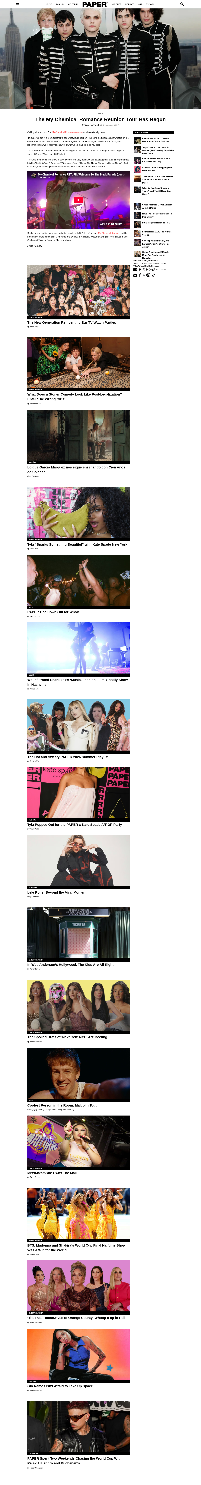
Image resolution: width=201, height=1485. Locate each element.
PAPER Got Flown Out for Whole (53, 612)
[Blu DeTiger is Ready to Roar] (137, 224)
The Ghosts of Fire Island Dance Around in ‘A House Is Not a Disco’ (157, 179)
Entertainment (36, 318)
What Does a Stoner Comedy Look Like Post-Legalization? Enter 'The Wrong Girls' (74, 396)
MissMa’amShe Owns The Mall (52, 1173)
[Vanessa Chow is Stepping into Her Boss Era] (137, 169)
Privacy (156, 264)
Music (49, 4)
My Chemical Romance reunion (67, 132)
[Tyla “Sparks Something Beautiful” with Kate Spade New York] (78, 512)
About (136, 264)
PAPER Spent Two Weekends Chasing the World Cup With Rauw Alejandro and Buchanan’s (74, 1461)
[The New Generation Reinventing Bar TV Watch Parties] (78, 290)
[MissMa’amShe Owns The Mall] (78, 1141)
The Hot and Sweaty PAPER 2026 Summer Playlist (67, 757)
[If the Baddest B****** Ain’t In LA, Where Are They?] (137, 160)
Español (150, 4)
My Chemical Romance (109, 233)
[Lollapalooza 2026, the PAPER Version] (137, 233)
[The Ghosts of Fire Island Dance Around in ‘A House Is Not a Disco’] (137, 178)
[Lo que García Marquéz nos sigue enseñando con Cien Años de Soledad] (78, 435)
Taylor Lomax (35, 404)
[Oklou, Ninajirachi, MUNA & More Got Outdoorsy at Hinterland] (137, 254)
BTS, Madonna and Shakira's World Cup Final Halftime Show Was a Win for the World (76, 1247)
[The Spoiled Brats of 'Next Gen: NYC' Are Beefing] (78, 1005)
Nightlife (116, 4)
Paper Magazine (36, 1468)
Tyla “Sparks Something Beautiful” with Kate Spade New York (77, 544)
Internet (129, 4)
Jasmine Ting (91, 125)
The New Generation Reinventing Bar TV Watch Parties (71, 322)
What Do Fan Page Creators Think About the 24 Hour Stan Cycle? (156, 191)
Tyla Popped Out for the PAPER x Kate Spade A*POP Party (74, 824)
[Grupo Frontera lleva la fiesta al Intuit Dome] (137, 206)
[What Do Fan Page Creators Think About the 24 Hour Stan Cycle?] (137, 190)
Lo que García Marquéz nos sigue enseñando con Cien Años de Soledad (76, 469)
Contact (143, 264)
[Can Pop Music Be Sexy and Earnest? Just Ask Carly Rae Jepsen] (137, 242)
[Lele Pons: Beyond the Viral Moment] (78, 860)
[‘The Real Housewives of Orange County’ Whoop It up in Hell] (78, 1285)
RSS (150, 264)
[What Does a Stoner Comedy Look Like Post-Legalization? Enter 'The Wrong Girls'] (78, 362)
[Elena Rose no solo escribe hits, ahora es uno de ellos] (137, 140)
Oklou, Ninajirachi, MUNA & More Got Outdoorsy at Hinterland (155, 255)
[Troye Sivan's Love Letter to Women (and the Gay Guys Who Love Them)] (137, 149)
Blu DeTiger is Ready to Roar (156, 223)
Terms (163, 264)
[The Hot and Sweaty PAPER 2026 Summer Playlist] (78, 725)
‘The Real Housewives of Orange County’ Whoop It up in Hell (76, 1318)
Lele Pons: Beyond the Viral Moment (56, 892)
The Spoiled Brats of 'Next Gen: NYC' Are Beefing (67, 1037)
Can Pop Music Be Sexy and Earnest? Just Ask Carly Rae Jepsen (155, 244)
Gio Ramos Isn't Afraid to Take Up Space (60, 1386)
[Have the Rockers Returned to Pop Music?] (137, 215)
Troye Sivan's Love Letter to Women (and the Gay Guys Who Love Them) (158, 150)
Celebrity (73, 4)
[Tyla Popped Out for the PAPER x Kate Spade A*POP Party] (78, 792)
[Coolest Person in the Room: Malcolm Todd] (78, 1073)
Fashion (60, 4)
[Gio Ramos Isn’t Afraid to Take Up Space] (78, 1354)
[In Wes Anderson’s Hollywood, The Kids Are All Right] (78, 932)
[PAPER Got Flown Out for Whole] (78, 580)
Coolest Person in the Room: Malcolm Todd (62, 1105)
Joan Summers (36, 1042)
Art (140, 4)
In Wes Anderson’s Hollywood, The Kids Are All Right (70, 965)
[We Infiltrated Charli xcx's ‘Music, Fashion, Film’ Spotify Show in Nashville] (78, 648)
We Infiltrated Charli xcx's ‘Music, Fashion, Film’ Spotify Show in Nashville (77, 682)
